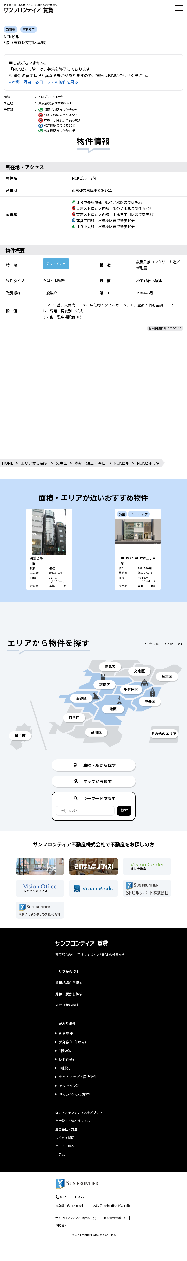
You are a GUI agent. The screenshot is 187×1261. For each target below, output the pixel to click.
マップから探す (67, 1004)
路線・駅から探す (69, 993)
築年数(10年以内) (72, 1041)
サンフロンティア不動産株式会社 (77, 1218)
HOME (7, 463)
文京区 (61, 463)
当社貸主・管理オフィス (72, 1120)
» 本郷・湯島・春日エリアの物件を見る (43, 82)
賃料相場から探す (69, 982)
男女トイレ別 (56, 263)
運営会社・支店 (66, 1129)
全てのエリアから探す (166, 643)
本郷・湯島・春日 (90, 463)
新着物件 (66, 1033)
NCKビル (121, 463)
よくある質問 (64, 1137)
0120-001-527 (72, 1196)
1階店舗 (65, 1050)
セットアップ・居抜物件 (78, 1076)
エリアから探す (34, 463)
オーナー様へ (64, 1146)
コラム (60, 1154)
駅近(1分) (66, 1059)
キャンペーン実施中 (74, 1094)
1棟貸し (65, 1067)
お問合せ (61, 1225)
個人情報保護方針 (115, 1218)
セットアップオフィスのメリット (79, 1112)
